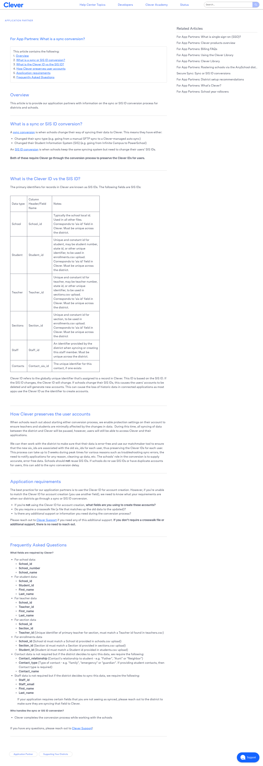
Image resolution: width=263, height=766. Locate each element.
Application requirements (33, 73)
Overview (22, 55)
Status (184, 4)
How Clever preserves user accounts (40, 68)
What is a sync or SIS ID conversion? (40, 60)
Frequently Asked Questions (35, 77)
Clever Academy (156, 4)
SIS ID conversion (26, 149)
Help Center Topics (92, 4)
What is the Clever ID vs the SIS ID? (40, 64)
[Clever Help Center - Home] (13, 4)
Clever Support (46, 520)
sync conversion (24, 132)
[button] (248, 757)
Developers (125, 4)
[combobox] (228, 4)
